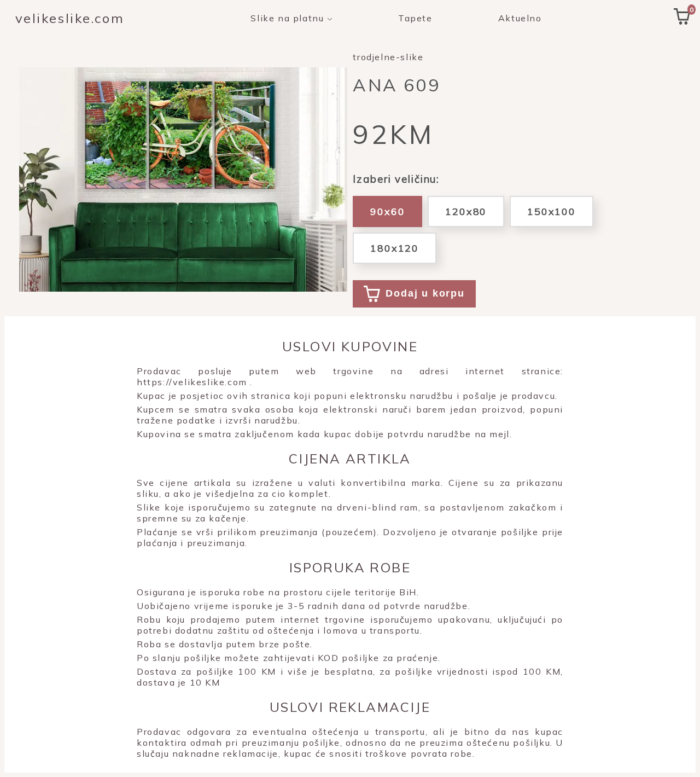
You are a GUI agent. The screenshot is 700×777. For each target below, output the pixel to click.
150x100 (551, 211)
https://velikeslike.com (192, 381)
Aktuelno (520, 18)
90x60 (387, 211)
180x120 (394, 248)
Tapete (415, 18)
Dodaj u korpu (425, 293)
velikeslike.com (69, 18)
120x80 (466, 211)
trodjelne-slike (388, 56)
